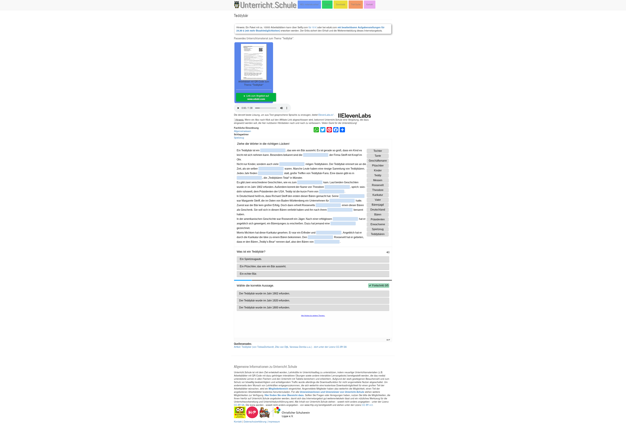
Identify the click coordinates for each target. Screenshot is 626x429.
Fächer (327, 4)
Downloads (340, 4)
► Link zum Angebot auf (256, 97)
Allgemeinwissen (242, 131)
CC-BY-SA (239, 404)
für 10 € (313, 27)
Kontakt (369, 4)
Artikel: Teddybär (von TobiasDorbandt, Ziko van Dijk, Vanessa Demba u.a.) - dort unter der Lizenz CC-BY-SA (290, 346)
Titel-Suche (355, 4)
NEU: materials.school (309, 4)
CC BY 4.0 (367, 404)
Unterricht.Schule (268, 5)
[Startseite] (237, 4)
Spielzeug (239, 137)
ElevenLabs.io (325, 114)
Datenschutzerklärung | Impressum (262, 421)
